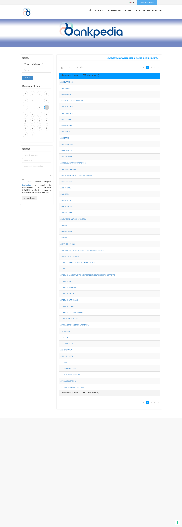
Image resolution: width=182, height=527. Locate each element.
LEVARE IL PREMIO (66, 356)
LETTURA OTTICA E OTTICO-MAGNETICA (74, 325)
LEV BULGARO (65, 337)
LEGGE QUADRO (66, 150)
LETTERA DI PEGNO (67, 306)
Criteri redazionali (147, 2)
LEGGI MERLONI (65, 200)
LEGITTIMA (63, 225)
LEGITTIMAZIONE (66, 231)
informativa (26, 185)
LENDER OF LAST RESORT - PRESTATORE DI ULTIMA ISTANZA (82, 250)
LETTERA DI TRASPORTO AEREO (71, 312)
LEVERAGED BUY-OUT (68, 368)
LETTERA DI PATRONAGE (69, 300)
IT (131, 2)
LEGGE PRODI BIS (66, 144)
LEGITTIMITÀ (64, 237)
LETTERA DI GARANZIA (68, 287)
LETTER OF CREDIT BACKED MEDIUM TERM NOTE (78, 262)
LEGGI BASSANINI (66, 182)
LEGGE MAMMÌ (65, 88)
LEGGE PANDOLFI (66, 125)
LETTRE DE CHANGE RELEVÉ (70, 319)
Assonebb (99, 10)
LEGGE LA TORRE (66, 82)
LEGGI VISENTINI (66, 213)
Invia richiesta (30, 198)
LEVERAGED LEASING (68, 381)
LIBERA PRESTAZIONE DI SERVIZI (72, 387)
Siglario (128, 10)
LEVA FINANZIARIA (66, 344)
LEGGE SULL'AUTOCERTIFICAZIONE (73, 163)
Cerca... (27, 78)
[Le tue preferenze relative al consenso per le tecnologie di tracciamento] (177, 522)
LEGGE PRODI (65, 138)
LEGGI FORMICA (65, 188)
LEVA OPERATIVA (66, 350)
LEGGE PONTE (65, 132)
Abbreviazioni (114, 10)
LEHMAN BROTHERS (67, 244)
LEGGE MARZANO (66, 107)
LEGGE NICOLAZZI (66, 113)
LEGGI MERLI (64, 194)
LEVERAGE (64, 362)
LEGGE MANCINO (66, 94)
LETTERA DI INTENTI (67, 294)
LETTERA (63, 269)
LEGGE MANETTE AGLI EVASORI (71, 100)
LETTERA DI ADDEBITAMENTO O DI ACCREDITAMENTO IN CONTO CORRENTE (87, 275)
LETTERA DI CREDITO (67, 281)
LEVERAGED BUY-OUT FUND (70, 375)
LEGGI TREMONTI (66, 206)
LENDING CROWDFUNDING (69, 256)
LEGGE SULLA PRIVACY (68, 169)
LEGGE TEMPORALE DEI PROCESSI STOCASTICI (77, 175)
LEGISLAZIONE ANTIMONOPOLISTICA (73, 219)
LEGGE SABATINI (66, 157)
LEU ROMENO (65, 331)
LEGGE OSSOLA (65, 119)
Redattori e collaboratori (149, 10)
